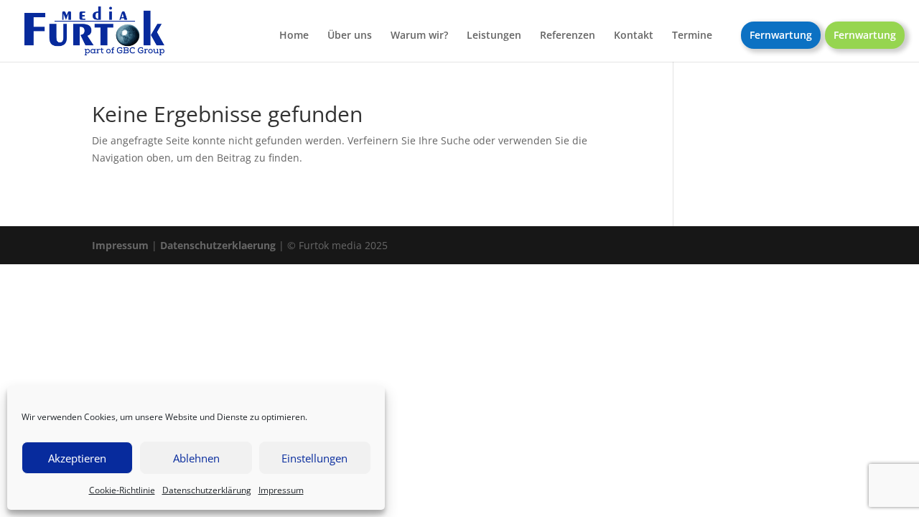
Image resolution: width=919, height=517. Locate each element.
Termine (692, 36)
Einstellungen (314, 458)
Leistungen (494, 36)
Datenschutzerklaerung (218, 245)
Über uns (349, 36)
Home (294, 36)
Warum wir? (419, 36)
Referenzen (567, 36)
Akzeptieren (77, 458)
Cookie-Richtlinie (122, 490)
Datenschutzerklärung (206, 490)
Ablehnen (196, 458)
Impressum (281, 490)
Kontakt (633, 36)
